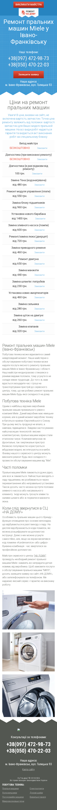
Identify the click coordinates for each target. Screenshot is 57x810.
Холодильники (9, 793)
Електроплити (37, 788)
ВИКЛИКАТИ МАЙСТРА (29, 4)
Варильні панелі (38, 797)
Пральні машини (10, 788)
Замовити (42, 148)
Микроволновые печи (13, 801)
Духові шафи (36, 793)
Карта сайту (28, 769)
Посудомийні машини (13, 797)
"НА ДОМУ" (40, 555)
